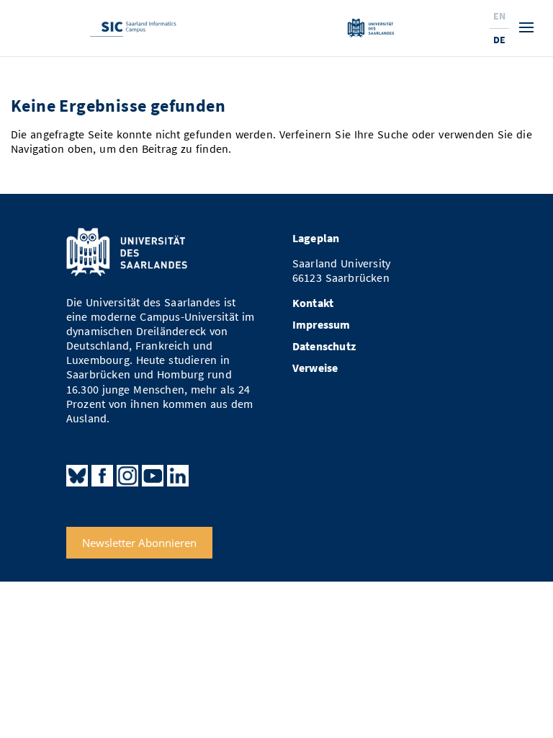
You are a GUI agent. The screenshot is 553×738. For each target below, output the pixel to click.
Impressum (321, 325)
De (499, 39)
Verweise (315, 368)
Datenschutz (324, 346)
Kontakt (312, 303)
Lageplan (316, 238)
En (499, 15)
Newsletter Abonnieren (139, 542)
